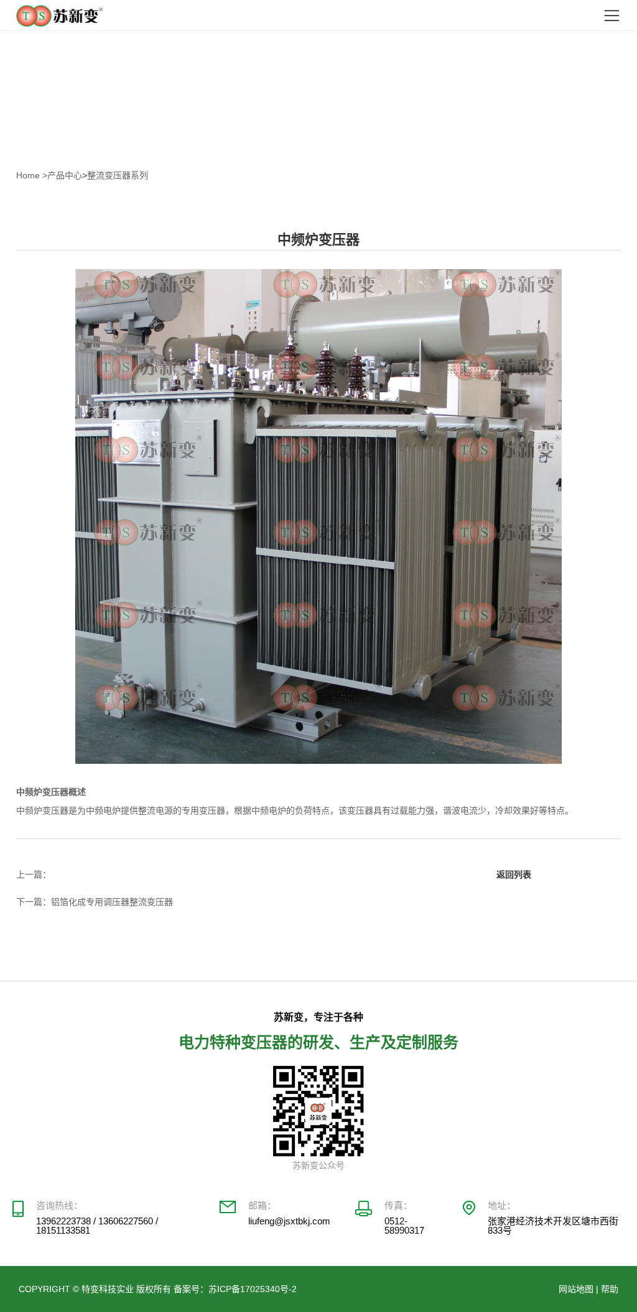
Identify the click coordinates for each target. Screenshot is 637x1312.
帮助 (609, 1289)
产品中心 (64, 175)
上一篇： (33, 874)
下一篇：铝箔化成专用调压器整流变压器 (94, 901)
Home (31, 175)
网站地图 (576, 1289)
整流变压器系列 (117, 175)
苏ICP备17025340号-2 (252, 1289)
